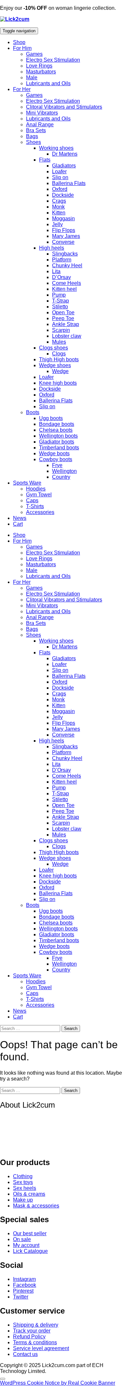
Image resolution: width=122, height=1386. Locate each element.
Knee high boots (58, 383)
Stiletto (60, 306)
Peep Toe (63, 318)
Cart (18, 524)
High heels (51, 248)
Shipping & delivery (35, 1325)
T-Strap (60, 301)
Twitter (20, 1297)
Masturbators (41, 71)
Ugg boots (51, 418)
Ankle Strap (65, 324)
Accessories (40, 512)
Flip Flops (63, 230)
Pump (59, 295)
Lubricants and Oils (48, 83)
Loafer (59, 171)
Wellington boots (58, 436)
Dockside (63, 195)
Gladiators (64, 165)
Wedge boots (54, 453)
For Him (22, 48)
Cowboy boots (55, 459)
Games (34, 54)
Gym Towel (39, 494)
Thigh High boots (59, 359)
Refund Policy (29, 1336)
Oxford (59, 189)
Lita (56, 271)
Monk (58, 207)
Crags (59, 201)
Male (31, 77)
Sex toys (23, 1182)
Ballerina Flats (69, 183)
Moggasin (63, 218)
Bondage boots (56, 424)
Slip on (60, 177)
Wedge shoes (55, 365)
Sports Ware (27, 483)
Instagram (24, 1279)
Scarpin (61, 330)
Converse (63, 242)
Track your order (31, 1330)
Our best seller (30, 1233)
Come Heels (66, 283)
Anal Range (40, 124)
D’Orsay (61, 277)
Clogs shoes (53, 347)
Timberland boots (59, 447)
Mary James (66, 236)
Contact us (25, 1354)
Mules (59, 342)
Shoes (33, 142)
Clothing (23, 1176)
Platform (61, 259)
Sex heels (24, 1188)
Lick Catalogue (30, 1251)
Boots (32, 412)
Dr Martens (64, 154)
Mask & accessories (36, 1205)
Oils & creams (29, 1194)
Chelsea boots (56, 430)
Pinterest (23, 1291)
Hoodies (36, 488)
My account (26, 1245)
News (19, 518)
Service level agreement (41, 1348)
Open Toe (63, 312)
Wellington (64, 471)
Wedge (60, 371)
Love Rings (39, 66)
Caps (32, 500)
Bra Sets (36, 130)
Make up (23, 1200)
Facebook (24, 1285)
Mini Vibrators (42, 113)
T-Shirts (35, 506)
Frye (57, 465)
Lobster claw (66, 336)
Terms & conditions (35, 1342)
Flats (44, 160)
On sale (22, 1239)
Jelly (57, 224)
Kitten (58, 212)
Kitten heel (64, 289)
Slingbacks (65, 254)
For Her (22, 89)
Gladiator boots (56, 441)
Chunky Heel (67, 265)
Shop (19, 42)
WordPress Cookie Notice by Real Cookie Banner (57, 1383)
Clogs (59, 353)
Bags (32, 136)
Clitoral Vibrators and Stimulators (64, 107)
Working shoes (56, 148)
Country (61, 477)
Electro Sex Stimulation (53, 60)
